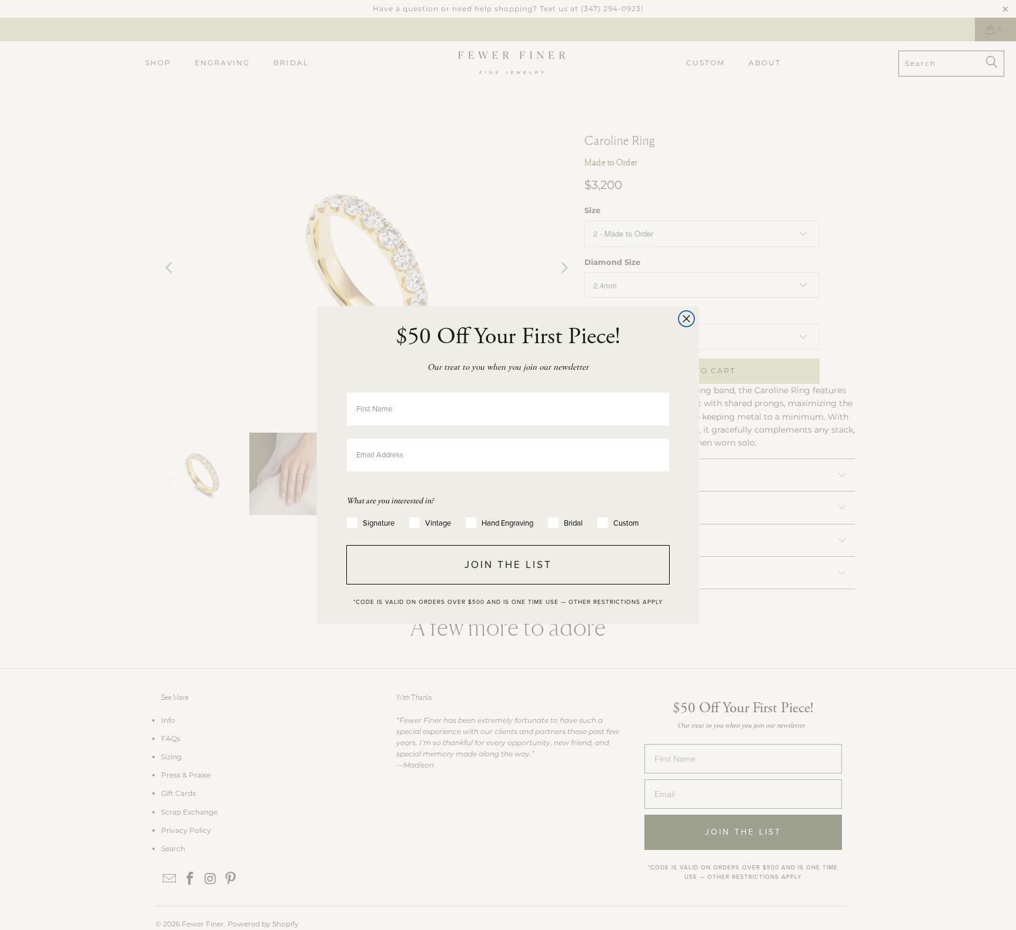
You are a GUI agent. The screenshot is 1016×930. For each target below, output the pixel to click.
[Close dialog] (686, 319)
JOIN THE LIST (508, 564)
